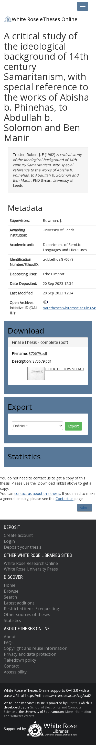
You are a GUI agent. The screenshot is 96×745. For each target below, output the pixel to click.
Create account (18, 535)
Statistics (12, 620)
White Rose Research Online (31, 563)
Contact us (64, 498)
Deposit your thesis (22, 547)
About (10, 636)
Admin (84, 507)
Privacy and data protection (30, 654)
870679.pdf (38, 353)
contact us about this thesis (37, 493)
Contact (11, 666)
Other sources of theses (27, 614)
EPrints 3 (73, 703)
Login (9, 541)
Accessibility (15, 672)
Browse (11, 591)
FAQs (9, 642)
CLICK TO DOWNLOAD (64, 368)
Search (10, 597)
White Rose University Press (31, 569)
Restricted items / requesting (31, 608)
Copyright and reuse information (35, 648)
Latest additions (19, 603)
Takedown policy (20, 660)
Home (9, 585)
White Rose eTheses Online (44, 19)
